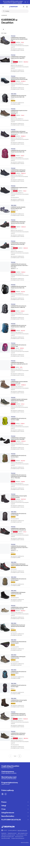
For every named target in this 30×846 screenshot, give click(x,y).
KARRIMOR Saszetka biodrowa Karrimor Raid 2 (18, 642)
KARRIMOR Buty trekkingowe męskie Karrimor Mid (18, 593)
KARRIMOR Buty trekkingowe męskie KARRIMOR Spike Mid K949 (19, 564)
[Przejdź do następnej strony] (19, 756)
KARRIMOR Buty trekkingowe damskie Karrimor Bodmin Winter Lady (19, 39)
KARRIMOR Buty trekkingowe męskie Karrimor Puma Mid (18, 438)
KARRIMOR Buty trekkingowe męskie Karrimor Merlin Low (18, 734)
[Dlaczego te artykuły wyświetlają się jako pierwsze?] (2, 33)
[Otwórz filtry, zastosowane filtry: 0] (3, 29)
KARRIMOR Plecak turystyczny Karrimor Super (18, 686)
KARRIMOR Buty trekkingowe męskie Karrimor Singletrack (18, 170)
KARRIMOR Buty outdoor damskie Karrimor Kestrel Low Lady (19, 608)
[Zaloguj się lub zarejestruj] (23, 6)
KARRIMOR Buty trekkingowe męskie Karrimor (18, 657)
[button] (22, 44)
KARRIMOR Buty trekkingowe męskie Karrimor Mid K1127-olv (18, 714)
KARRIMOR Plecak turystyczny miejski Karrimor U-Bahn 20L (18, 306)
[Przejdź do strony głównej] (13, 6)
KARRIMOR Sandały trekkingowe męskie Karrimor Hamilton (19, 400)
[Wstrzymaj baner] (25, 2)
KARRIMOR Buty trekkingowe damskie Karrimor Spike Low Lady (19, 132)
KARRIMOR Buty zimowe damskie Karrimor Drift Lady (19, 382)
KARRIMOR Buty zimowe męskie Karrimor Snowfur (19, 496)
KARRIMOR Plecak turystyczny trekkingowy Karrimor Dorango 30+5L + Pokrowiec (18, 476)
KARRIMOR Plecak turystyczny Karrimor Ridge (18, 514)
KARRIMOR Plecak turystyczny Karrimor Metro (18, 456)
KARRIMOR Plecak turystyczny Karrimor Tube (18, 345)
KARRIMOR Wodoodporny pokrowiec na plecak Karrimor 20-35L (19, 364)
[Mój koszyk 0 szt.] (27, 6)
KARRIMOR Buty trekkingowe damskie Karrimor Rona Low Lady (19, 78)
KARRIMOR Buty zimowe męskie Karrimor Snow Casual (19, 701)
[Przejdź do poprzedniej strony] (10, 756)
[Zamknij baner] (27, 2)
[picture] (5, 40)
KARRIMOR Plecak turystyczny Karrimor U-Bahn (18, 419)
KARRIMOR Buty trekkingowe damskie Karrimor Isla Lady (18, 222)
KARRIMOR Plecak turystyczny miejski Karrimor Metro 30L (18, 96)
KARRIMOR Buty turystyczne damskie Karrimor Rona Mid (18, 625)
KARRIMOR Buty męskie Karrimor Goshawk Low (19, 111)
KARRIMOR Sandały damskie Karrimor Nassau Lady (18, 207)
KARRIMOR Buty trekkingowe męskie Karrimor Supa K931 (18, 57)
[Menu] (3, 6)
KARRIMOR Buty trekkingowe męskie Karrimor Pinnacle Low (18, 529)
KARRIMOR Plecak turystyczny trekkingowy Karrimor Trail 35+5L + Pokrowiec (19, 265)
